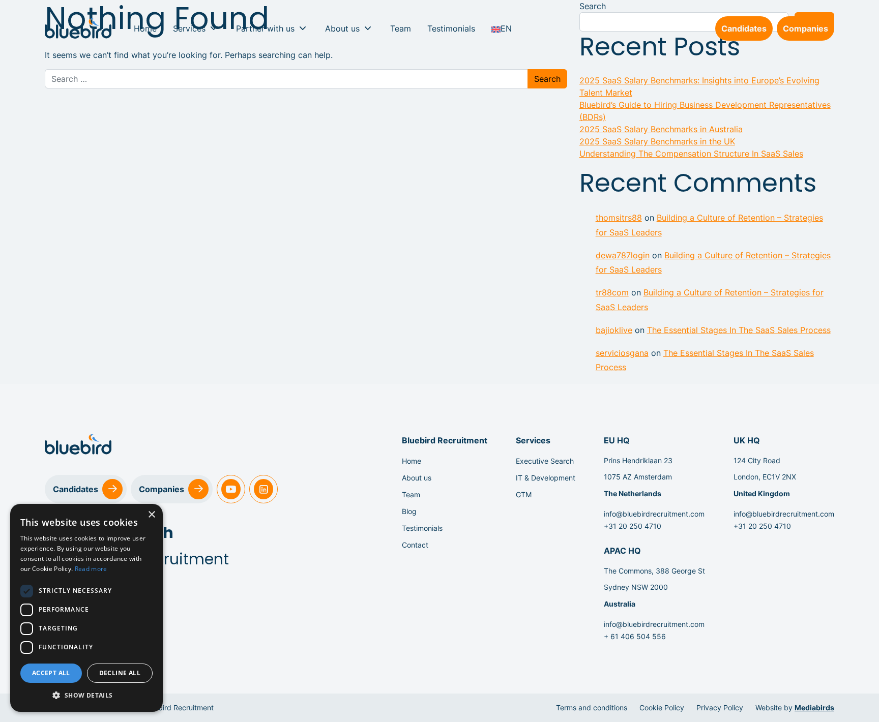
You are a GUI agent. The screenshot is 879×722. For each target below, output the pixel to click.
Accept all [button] (51, 673)
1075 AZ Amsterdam (638, 476)
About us (342, 28)
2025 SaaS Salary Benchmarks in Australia (661, 129)
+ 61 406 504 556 (635, 636)
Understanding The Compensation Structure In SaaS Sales (691, 153)
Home (145, 28)
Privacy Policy (719, 707)
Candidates (744, 28)
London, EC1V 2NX (765, 476)
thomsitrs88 (619, 218)
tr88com (612, 292)
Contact (415, 544)
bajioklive (614, 330)
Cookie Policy (661, 707)
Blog (409, 511)
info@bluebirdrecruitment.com (654, 513)
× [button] (151, 515)
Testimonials (451, 28)
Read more (91, 568)
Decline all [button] (119, 673)
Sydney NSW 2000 (636, 587)
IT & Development (545, 477)
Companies (805, 28)
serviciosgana (622, 353)
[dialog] (86, 608)
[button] (86, 695)
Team (400, 28)
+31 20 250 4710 (632, 526)
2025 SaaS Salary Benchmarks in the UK (657, 141)
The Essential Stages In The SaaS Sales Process (739, 330)
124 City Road (757, 460)
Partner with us (265, 28)
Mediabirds (814, 707)
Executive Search (545, 461)
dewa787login (623, 255)
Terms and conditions (591, 707)
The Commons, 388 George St (654, 570)
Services (189, 28)
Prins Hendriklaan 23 (638, 460)
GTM (524, 494)
